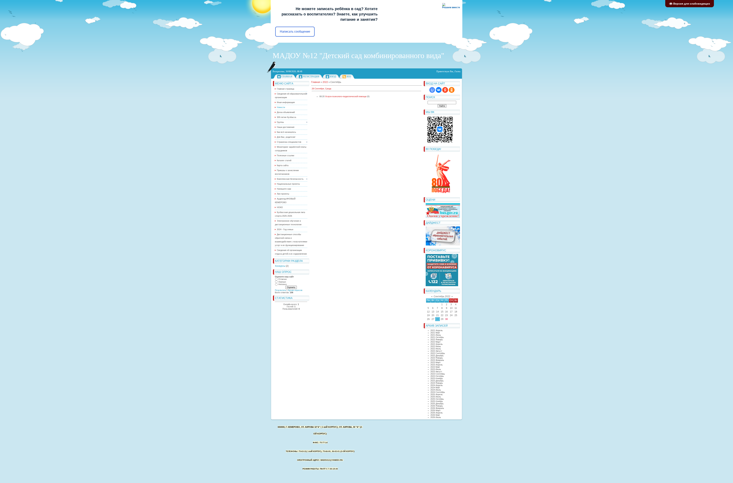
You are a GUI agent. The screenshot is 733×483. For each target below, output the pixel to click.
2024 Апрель (436, 385)
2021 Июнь (435, 335)
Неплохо (282, 284)
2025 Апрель (436, 394)
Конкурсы (280, 266)
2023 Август (436, 371)
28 (437, 319)
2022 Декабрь (437, 355)
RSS (349, 76)
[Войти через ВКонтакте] (439, 90)
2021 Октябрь (437, 337)
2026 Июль (435, 417)
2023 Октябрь (437, 376)
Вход (333, 76)
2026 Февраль (437, 408)
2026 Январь (436, 406)
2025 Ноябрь (436, 401)
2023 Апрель (436, 365)
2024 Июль (435, 390)
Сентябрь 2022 (442, 296)
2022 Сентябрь (437, 353)
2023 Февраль (437, 360)
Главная (286, 76)
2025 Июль (435, 397)
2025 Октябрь (437, 399)
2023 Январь (436, 358)
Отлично (282, 279)
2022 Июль (435, 349)
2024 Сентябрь (437, 392)
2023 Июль (435, 369)
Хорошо (282, 282)
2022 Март (435, 342)
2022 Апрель (436, 344)
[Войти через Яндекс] (445, 90)
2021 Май (435, 333)
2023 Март (435, 362)
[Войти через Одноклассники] (451, 90)
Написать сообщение (295, 31)
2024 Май (435, 387)
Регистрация (311, 76)
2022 (325, 82)
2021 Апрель (436, 330)
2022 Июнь (435, 346)
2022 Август (436, 351)
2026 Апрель (436, 413)
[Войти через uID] (432, 90)
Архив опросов (295, 290)
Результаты (280, 290)
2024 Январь (436, 383)
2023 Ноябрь (436, 378)
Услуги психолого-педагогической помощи (345, 96)
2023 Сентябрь (437, 374)
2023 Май (435, 367)
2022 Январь (436, 339)
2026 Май (435, 415)
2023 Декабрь (437, 381)
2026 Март (435, 410)
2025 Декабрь (437, 403)
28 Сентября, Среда (321, 88)
